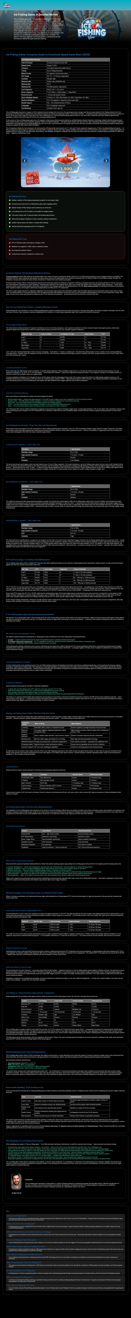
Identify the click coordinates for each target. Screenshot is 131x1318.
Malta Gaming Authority (91, 286)
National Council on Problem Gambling (73, 1126)
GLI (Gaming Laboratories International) (20, 641)
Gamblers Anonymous (51, 1126)
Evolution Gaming (11, 276)
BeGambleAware (93, 1126)
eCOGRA (35, 123)
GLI (40, 123)
